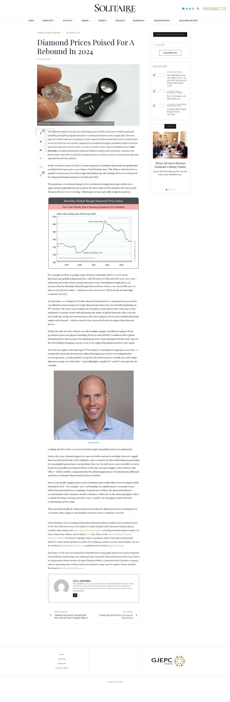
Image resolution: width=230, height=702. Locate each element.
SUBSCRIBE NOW (170, 53)
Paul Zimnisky (45, 59)
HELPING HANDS (161, 21)
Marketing (138, 21)
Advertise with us (61, 668)
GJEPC (31, 21)
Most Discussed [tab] (160, 66)
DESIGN (85, 21)
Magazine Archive (188, 21)
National (178, 72)
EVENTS (102, 21)
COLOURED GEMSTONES (176, 104)
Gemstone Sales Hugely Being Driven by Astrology (176, 111)
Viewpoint (56, 33)
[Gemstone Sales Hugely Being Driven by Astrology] (160, 110)
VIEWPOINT (47, 21)
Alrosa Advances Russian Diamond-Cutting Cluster (170, 165)
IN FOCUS (67, 21)
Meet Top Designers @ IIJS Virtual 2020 (176, 97)
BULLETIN (120, 21)
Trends (179, 93)
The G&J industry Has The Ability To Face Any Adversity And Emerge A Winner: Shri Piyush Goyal (177, 80)
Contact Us (62, 663)
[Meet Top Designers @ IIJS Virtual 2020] (160, 96)
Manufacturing (44, 33)
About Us (61, 659)
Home (61, 654)
